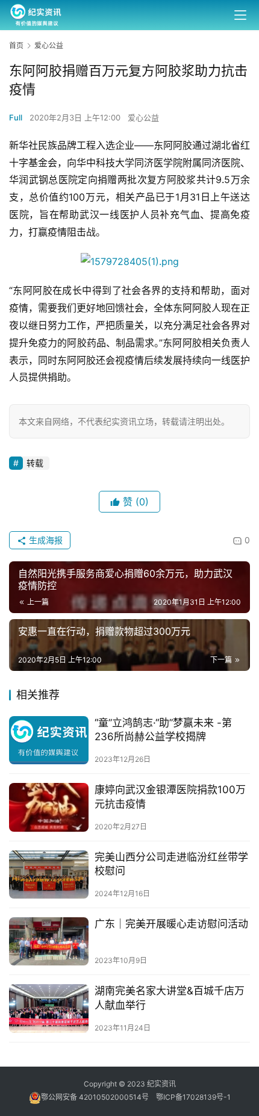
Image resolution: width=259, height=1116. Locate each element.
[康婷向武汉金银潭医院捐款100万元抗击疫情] (49, 807)
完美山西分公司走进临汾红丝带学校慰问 (171, 864)
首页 (16, 45)
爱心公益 (143, 117)
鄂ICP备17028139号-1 (193, 1097)
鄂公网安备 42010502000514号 (98, 1097)
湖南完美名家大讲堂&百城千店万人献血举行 (170, 998)
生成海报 (45, 540)
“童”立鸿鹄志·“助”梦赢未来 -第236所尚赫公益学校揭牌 (163, 730)
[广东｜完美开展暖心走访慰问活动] (49, 941)
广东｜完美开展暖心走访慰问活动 (171, 924)
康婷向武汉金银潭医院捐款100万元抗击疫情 (170, 796)
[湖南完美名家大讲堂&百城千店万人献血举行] (49, 1008)
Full (15, 117)
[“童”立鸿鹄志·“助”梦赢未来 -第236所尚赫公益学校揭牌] (49, 740)
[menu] (240, 15)
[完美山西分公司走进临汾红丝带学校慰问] (49, 874)
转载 (35, 463)
